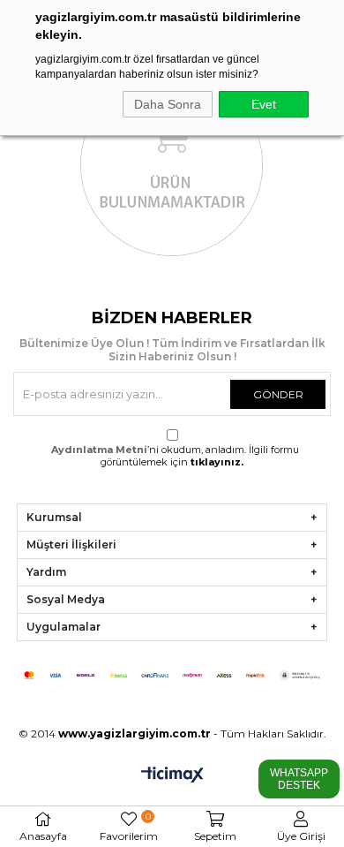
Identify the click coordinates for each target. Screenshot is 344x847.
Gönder (278, 394)
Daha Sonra (167, 104)
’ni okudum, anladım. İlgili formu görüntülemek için (175, 455)
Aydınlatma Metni (99, 449)
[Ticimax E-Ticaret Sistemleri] (172, 776)
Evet (263, 104)
